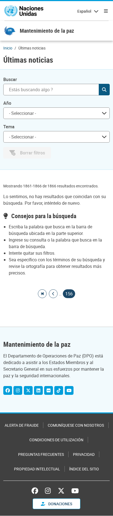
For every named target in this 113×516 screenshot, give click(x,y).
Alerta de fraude (22, 425)
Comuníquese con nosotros (76, 425)
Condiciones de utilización (56, 439)
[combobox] (56, 113)
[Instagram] (17, 390)
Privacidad (84, 454)
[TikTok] (58, 390)
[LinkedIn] (38, 390)
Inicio (7, 48)
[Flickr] (48, 390)
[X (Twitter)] (28, 390)
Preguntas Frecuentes (41, 454)
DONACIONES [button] (59, 503)
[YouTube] (69, 390)
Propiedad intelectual (37, 468)
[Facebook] (7, 390)
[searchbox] (54, 113)
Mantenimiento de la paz (47, 30)
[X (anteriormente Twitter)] (61, 490)
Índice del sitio (84, 468)
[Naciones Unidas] (23, 10)
